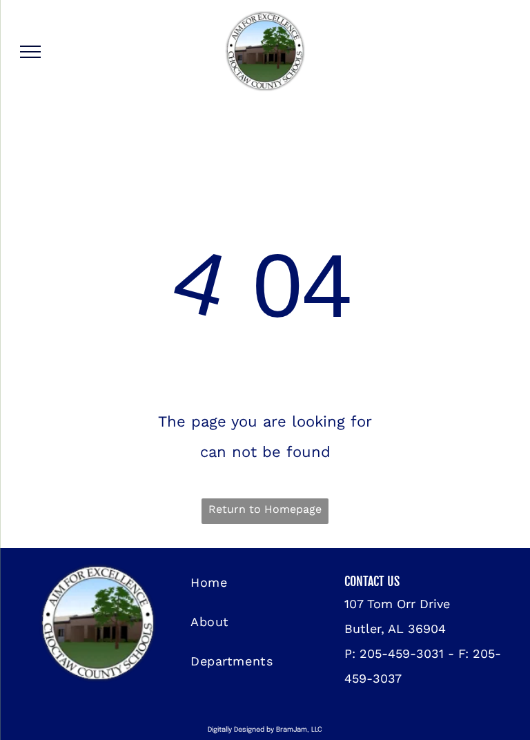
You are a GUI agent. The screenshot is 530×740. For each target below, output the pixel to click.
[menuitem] (267, 582)
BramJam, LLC (299, 729)
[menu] (30, 52)
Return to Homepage (265, 509)
